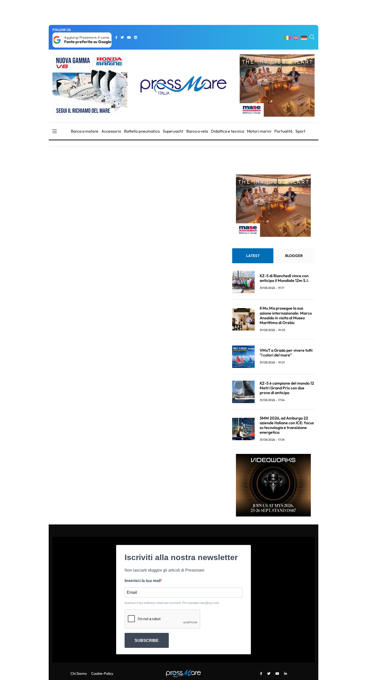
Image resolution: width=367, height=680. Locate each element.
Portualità (283, 131)
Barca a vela (197, 131)
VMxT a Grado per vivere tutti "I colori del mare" (286, 352)
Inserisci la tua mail (143, 581)
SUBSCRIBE (147, 640)
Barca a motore (84, 131)
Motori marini (259, 131)
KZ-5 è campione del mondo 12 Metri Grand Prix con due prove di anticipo (287, 388)
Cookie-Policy (102, 673)
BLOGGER (294, 255)
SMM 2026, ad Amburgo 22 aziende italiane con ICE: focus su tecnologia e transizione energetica (287, 425)
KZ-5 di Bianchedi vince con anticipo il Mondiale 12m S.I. (284, 278)
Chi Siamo (78, 673)
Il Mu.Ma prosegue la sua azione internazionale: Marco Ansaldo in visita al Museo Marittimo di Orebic (286, 315)
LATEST (253, 255)
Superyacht (173, 131)
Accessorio (111, 131)
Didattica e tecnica (227, 131)
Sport (300, 131)
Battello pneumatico (142, 131)
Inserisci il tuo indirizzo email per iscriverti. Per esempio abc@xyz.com (172, 603)
